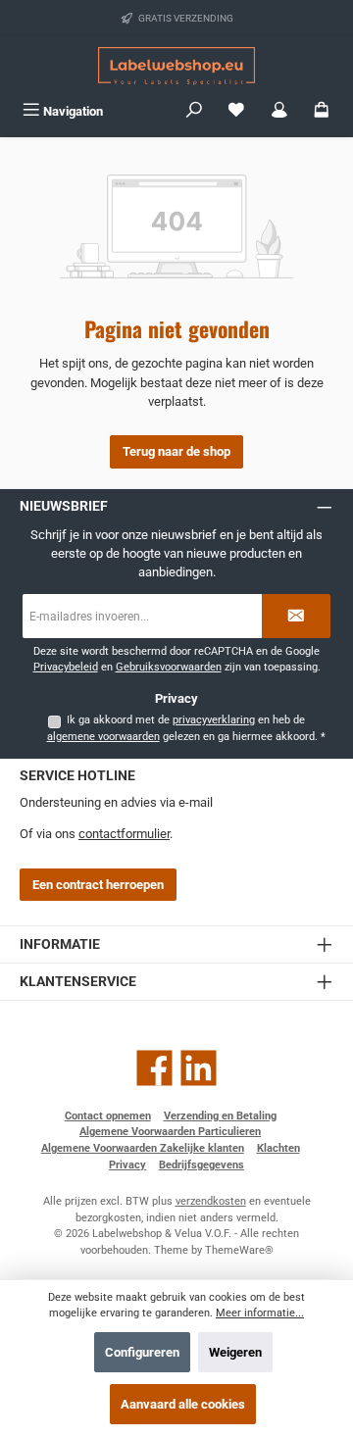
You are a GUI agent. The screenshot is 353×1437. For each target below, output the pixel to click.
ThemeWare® (239, 1250)
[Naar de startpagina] (176, 66)
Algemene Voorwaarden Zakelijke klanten (142, 1148)
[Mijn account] (279, 111)
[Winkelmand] (321, 111)
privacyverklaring (214, 720)
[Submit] (296, 616)
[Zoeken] (194, 111)
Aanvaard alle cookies (183, 1404)
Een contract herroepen (98, 884)
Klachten (278, 1148)
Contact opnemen (108, 1116)
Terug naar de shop (176, 451)
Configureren (142, 1352)
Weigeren (235, 1352)
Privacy (127, 1165)
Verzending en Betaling (220, 1116)
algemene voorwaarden (103, 736)
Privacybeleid (65, 667)
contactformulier (124, 833)
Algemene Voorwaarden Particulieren (170, 1131)
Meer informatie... (260, 1313)
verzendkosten (211, 1201)
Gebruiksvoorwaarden (169, 667)
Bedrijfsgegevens (201, 1165)
